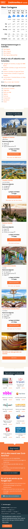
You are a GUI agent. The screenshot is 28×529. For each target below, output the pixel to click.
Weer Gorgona (7, 51)
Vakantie (5, 94)
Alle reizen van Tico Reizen (14, 329)
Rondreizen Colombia (8, 88)
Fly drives (5, 96)
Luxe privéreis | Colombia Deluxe (11, 309)
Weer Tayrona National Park (10, 55)
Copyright (15, 511)
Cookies (19, 513)
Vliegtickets (6, 90)
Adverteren (3, 509)
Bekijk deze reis (14, 154)
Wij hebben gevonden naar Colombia (12, 353)
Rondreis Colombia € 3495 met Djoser (13, 71)
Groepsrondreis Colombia (9, 266)
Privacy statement (5, 513)
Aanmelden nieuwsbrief (10, 473)
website (10, 387)
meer (4, 387)
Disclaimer (13, 513)
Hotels (5, 102)
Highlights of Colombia (8, 137)
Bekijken (14, 358)
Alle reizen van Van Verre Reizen (14, 200)
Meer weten (5, 522)
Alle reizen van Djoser (14, 243)
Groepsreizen (6, 98)
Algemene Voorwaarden (6, 511)
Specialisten (6, 100)
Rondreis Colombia (7, 223)
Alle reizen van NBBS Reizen (14, 157)
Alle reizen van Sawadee (14, 286)
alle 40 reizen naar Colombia (11, 82)
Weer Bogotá (6, 49)
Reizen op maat (7, 92)
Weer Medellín (7, 53)
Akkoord (7, 526)
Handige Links (11, 509)
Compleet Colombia (7, 180)
